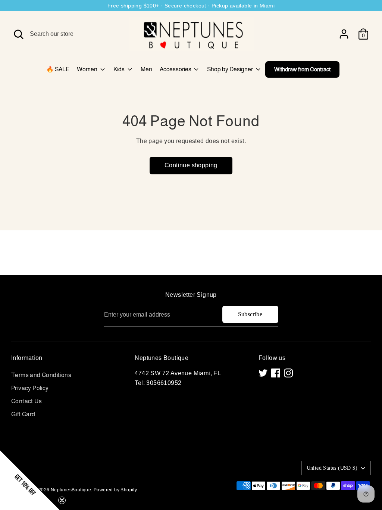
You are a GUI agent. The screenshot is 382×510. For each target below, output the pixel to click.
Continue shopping (191, 165)
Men (146, 69)
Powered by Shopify (115, 489)
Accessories (176, 69)
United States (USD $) (332, 468)
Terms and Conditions (41, 375)
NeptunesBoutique (71, 489)
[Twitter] (263, 372)
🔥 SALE (57, 69)
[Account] (343, 34)
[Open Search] (18, 34)
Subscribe (250, 314)
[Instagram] (288, 372)
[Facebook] (275, 372)
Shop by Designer (230, 69)
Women (87, 69)
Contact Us (26, 401)
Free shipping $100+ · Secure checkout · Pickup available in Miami (191, 6)
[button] (30, 480)
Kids (119, 69)
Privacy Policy (30, 388)
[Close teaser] (62, 500)
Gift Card (23, 414)
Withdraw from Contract (302, 69)
